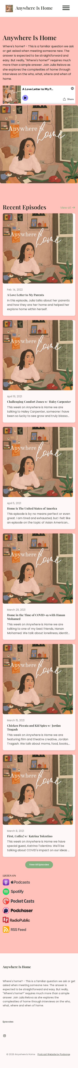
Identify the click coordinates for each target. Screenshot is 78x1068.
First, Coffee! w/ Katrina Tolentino (29, 836)
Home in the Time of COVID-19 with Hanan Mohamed (36, 617)
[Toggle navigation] (66, 8)
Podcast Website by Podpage (54, 1054)
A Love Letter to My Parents (25, 295)
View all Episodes (39, 864)
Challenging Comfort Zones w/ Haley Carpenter (39, 401)
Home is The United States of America (32, 508)
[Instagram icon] (4, 1036)
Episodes (8, 1021)
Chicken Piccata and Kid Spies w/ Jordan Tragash (34, 727)
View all (66, 208)
